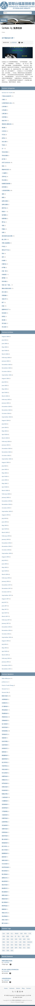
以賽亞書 (4, 113)
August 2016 (5, 641)
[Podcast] (15, 991)
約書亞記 (4, 264)
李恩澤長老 (5, 766)
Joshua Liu (5, 682)
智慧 (20, 939)
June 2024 (4, 427)
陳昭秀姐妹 (5, 906)
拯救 (4, 939)
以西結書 (4, 110)
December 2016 (6, 627)
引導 (29, 933)
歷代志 (3, 222)
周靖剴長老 (5, 717)
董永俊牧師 (5, 839)
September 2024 (6, 417)
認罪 (8, 947)
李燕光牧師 (5, 769)
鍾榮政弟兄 (5, 878)
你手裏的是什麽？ (8, 38)
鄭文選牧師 (5, 874)
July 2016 (4, 644)
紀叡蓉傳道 (5, 822)
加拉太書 (4, 141)
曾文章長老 (5, 762)
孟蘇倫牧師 (5, 720)
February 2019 (6, 536)
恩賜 (8, 936)
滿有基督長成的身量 (7, 236)
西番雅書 (4, 295)
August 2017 (5, 599)
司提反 (3, 145)
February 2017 (6, 620)
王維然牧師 (5, 815)
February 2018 (6, 578)
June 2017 (4, 606)
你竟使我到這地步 (6, 978)
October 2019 (6, 508)
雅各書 (3, 320)
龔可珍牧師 (5, 923)
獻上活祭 (4, 239)
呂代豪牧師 (5, 706)
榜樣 (28, 939)
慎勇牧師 (14, 42)
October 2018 (6, 550)
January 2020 (5, 497)
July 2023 (4, 466)
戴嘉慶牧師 (5, 755)
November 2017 (6, 588)
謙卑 (16, 947)
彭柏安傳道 (5, 741)
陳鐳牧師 (4, 909)
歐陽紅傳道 (5, 794)
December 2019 (6, 501)
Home (6, 988)
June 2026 (4, 343)
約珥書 (3, 267)
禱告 (12, 945)
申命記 (3, 246)
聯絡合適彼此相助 (6, 288)
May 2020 (4, 483)
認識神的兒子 (5, 309)
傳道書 (3, 127)
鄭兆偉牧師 (5, 871)
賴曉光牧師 (5, 860)
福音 (8, 945)
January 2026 (5, 361)
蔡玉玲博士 (5, 846)
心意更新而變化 (6, 190)
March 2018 (5, 574)
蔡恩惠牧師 (5, 843)
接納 (8, 939)
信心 (12, 933)
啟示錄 (3, 159)
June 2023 (4, 469)
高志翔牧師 (5, 916)
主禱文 (3, 99)
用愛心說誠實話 (6, 243)
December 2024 (6, 406)
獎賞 (24, 942)
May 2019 (4, 525)
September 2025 (6, 375)
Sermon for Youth (7, 92)
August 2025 (5, 378)
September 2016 (6, 637)
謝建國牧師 (5, 853)
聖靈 (20, 945)
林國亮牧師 (5, 776)
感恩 (3, 194)
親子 (3, 302)
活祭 (16, 942)
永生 (12, 942)
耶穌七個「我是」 (6, 285)
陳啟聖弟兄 (5, 888)
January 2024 (5, 445)
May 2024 (4, 431)
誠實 (12, 947)
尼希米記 (4, 176)
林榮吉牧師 (5, 787)
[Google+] (20, 991)
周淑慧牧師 (5, 713)
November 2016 (6, 630)
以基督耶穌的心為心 (7, 103)
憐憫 (3, 197)
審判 (25, 933)
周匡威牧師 (5, 710)
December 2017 (6, 585)
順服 (8, 950)
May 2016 (4, 648)
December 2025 (6, 364)
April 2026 (4, 350)
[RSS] (13, 991)
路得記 (3, 316)
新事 (16, 939)
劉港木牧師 (5, 696)
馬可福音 (4, 323)
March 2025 (5, 396)
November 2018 (6, 546)
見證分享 (4, 299)
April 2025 (4, 392)
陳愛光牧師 (5, 895)
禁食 (3, 253)
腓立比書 (4, 292)
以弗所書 (4, 106)
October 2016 (6, 634)
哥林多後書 (5, 155)
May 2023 (4, 473)
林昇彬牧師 (5, 783)
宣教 (3, 166)
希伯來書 (4, 180)
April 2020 (4, 487)
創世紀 (3, 138)
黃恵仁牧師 (5, 920)
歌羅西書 (4, 218)
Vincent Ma (5, 692)
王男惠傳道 (5, 811)
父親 (20, 942)
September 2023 (6, 459)
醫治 (4, 950)
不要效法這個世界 (6, 96)
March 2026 (5, 354)
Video (19, 43)
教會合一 (4, 211)
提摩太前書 (5, 201)
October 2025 (6, 371)
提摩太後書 (5, 204)
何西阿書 (4, 117)
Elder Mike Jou (6, 678)
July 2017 (4, 602)
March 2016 (5, 655)
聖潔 (16, 945)
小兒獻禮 (4, 173)
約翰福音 (4, 274)
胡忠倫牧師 (5, 825)
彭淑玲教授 (5, 745)
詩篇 (3, 306)
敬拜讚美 (4, 215)
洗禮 (3, 232)
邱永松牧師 (5, 864)
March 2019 (5, 532)
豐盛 (20, 947)
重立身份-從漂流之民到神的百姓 (10, 969)
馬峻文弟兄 (5, 913)
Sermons (11, 988)
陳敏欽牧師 (5, 899)
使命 (4, 933)
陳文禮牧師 (5, 902)
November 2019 (6, 504)
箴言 (3, 257)
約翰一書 (4, 271)
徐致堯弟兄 (5, 748)
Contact (28, 988)
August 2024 (5, 420)
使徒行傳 (4, 120)
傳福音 (16, 933)
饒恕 (12, 950)
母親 (3, 225)
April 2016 (4, 651)
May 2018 (4, 567)
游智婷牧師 (5, 808)
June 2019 (4, 522)
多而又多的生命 (6, 162)
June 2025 (4, 385)
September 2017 (6, 595)
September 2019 (6, 511)
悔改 (12, 936)
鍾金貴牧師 (5, 881)
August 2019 (5, 515)
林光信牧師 (5, 773)
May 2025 (4, 389)
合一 (3, 148)
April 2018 (4, 571)
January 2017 (5, 623)
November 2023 (6, 452)
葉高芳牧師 (5, 836)
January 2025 (5, 403)
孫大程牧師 (5, 724)
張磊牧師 (4, 738)
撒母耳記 (4, 208)
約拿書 (3, 260)
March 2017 (5, 616)
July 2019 (4, 518)
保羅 (8, 933)
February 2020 (6, 494)
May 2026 (4, 347)
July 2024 (4, 424)
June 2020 (4, 480)
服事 (24, 939)
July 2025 (4, 382)
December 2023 (6, 448)
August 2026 (5, 336)
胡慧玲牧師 (5, 829)
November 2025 (6, 368)
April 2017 (4, 613)
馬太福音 (4, 327)
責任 (24, 947)
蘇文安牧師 (5, 850)
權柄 (4, 942)
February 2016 (6, 658)
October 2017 (6, 592)
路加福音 (4, 313)
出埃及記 (4, 131)
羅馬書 (3, 278)
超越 (28, 947)
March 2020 (5, 490)
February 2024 (6, 441)
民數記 (3, 229)
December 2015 (6, 665)
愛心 (19, 936)
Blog (23, 988)
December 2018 (6, 543)
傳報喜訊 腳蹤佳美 (6, 124)
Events (18, 988)
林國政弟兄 (5, 780)
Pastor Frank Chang (7, 685)
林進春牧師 (5, 790)
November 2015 (6, 669)
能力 (24, 945)
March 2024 (5, 438)
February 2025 (6, 399)
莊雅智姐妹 (5, 832)
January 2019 (5, 539)
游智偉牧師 (5, 804)
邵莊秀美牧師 (5, 867)
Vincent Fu (5, 689)
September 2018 (6, 553)
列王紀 (3, 134)
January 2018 (5, 581)
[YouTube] (22, 991)
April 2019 (4, 529)
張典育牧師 (5, 727)
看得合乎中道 (5, 250)
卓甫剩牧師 (5, 699)
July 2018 (4, 560)
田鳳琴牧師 (5, 818)
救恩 (12, 939)
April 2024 (4, 434)
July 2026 (4, 340)
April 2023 (4, 476)
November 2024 (6, 410)
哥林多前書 (5, 152)
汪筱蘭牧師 (5, 801)
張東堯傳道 (5, 731)
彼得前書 (4, 187)
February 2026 (6, 357)
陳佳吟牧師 (5, 885)
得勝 (4, 936)
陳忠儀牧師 (5, 892)
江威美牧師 (5, 797)
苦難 (28, 945)
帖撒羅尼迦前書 (6, 183)
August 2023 (5, 462)
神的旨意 (29, 942)
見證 (4, 947)
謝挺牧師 (4, 857)
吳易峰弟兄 (5, 703)
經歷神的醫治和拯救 (7, 961)
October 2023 (6, 455)
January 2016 (5, 662)
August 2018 (5, 557)
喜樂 (21, 933)
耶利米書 (4, 281)
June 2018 (4, 564)
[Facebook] (17, 991)
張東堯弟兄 (5, 734)
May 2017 (4, 609)
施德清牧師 (5, 759)
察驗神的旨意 (5, 169)
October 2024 (6, 413)
